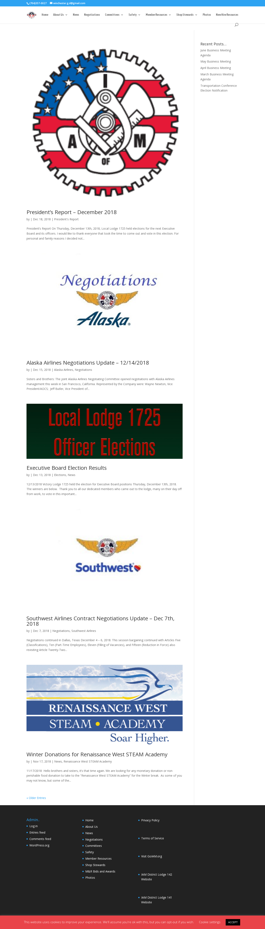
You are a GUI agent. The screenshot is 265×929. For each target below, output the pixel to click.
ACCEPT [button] (233, 922)
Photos (207, 14)
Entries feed (37, 832)
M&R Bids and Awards (100, 871)
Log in (33, 826)
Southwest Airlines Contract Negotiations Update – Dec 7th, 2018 (100, 621)
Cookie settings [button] (209, 922)
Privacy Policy (150, 820)
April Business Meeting (215, 68)
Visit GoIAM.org (151, 856)
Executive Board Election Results (66, 467)
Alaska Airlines (63, 370)
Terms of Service (152, 838)
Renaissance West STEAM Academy (88, 761)
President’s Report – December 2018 (71, 212)
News (76, 14)
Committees (112, 14)
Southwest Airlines (83, 631)
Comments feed (40, 839)
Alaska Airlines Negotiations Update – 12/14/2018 (87, 362)
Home (45, 14)
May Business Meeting (215, 61)
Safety (133, 14)
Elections (60, 475)
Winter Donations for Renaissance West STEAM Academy (96, 754)
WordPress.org (39, 845)
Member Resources (156, 14)
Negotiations (92, 14)
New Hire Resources (227, 14)
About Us (58, 14)
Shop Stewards (185, 14)
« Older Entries (36, 798)
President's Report (66, 219)
